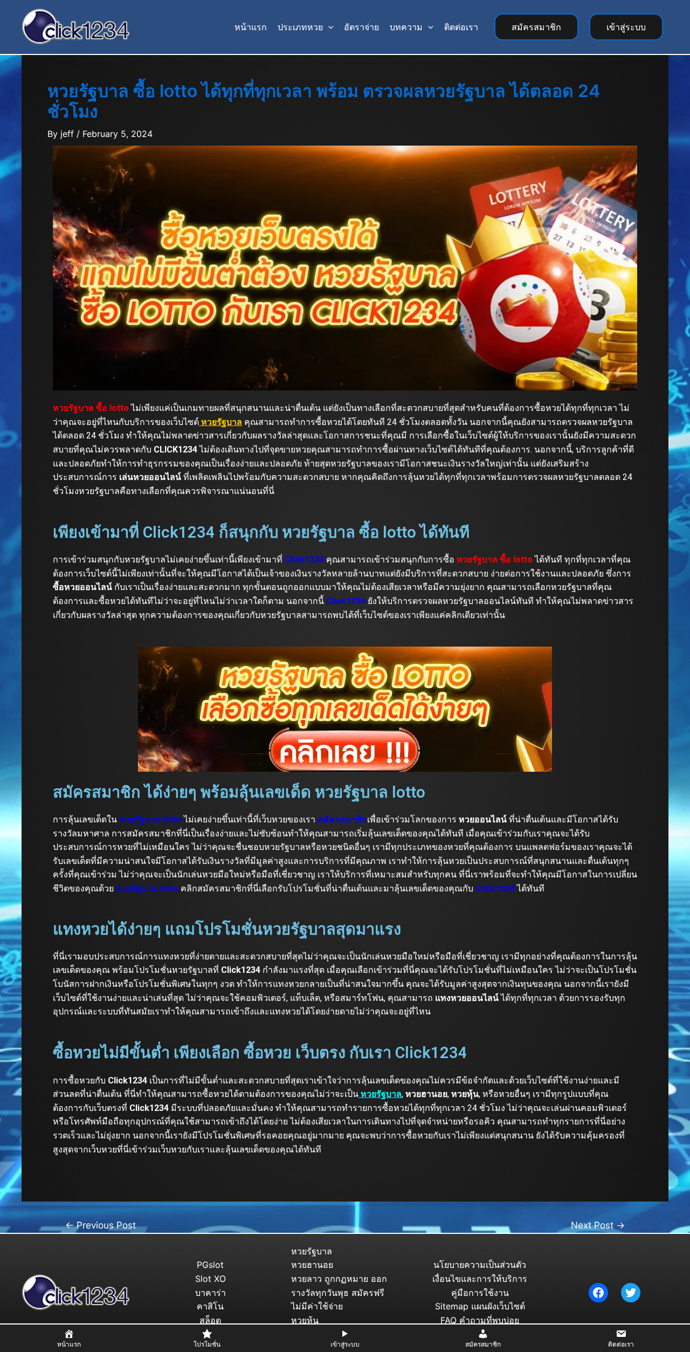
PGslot (210, 1264)
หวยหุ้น (305, 1320)
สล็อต (210, 1320)
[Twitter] (630, 1292)
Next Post (598, 1225)
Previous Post (100, 1225)
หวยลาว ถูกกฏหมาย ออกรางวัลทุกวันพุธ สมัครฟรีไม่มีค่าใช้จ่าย (339, 1292)
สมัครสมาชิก (536, 27)
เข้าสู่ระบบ (626, 27)
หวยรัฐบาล (311, 1251)
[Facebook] (598, 1292)
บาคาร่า (210, 1292)
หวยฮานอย (312, 1264)
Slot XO (210, 1278)
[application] (328, 27)
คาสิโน (210, 1306)
